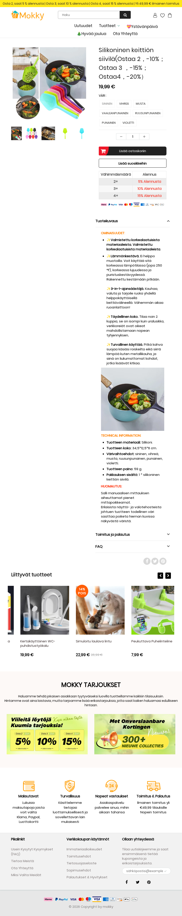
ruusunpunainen (147, 113)
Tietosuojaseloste (82, 863)
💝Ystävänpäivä (142, 26)
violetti (128, 123)
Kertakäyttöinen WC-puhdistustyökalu (28, 643)
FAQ (99, 546)
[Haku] (125, 15)
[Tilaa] (165, 871)
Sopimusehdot (79, 870)
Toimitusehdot (79, 856)
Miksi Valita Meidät (26, 875)
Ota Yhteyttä (125, 33)
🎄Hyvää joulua (91, 33)
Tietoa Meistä (22, 861)
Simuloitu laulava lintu (84, 641)
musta (141, 104)
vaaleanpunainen (115, 113)
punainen (109, 123)
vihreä (124, 104)
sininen (107, 104)
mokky (108, 906)
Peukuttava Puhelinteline (142, 641)
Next (104, 95)
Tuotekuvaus (106, 221)
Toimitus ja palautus (112, 534)
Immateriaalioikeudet (84, 849)
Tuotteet (107, 25)
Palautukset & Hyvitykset (87, 877)
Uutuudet (83, 25)
